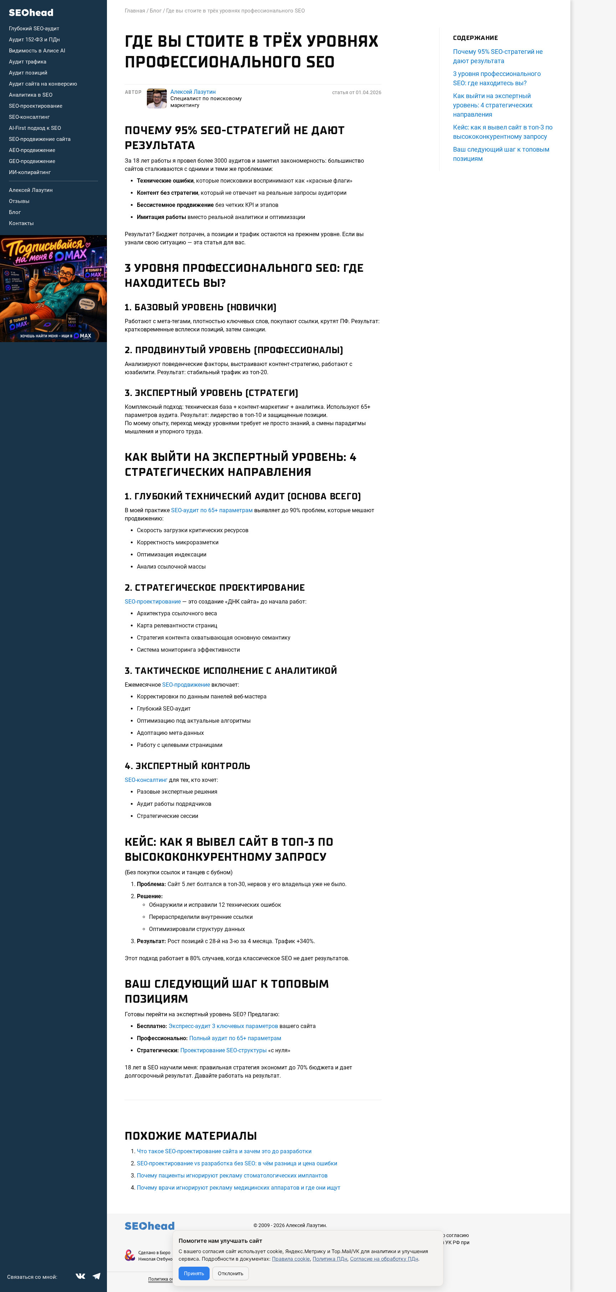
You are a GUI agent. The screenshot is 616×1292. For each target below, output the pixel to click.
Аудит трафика (27, 62)
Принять (194, 1273)
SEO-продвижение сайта (40, 139)
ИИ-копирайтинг (30, 172)
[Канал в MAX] (53, 288)
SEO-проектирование (35, 106)
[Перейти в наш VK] (79, 1275)
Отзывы (19, 201)
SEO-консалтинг (29, 117)
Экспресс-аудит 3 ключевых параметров (223, 1026)
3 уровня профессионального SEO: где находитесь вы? (497, 78)
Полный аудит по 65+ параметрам (235, 1038)
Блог (15, 212)
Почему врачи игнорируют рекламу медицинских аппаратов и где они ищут (238, 1187)
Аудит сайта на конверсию (43, 84)
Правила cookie (291, 1259)
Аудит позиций (28, 73)
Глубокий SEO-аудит (34, 28)
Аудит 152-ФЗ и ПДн (34, 39)
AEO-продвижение (32, 150)
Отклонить (230, 1273)
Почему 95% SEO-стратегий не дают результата (498, 56)
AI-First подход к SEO (35, 128)
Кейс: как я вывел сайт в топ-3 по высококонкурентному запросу (503, 131)
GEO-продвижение (32, 161)
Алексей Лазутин (31, 190)
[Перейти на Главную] (31, 12)
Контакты (21, 223)
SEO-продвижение (186, 684)
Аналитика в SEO (30, 95)
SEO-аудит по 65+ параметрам (212, 510)
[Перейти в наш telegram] (95, 1275)
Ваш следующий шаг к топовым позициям (501, 154)
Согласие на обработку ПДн (384, 1259)
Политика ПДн (330, 1259)
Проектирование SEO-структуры (223, 1050)
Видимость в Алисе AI (37, 50)
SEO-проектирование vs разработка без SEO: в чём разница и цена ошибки (237, 1163)
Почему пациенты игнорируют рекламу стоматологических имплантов (232, 1175)
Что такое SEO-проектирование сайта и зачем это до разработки (224, 1151)
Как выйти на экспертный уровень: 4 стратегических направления (493, 105)
